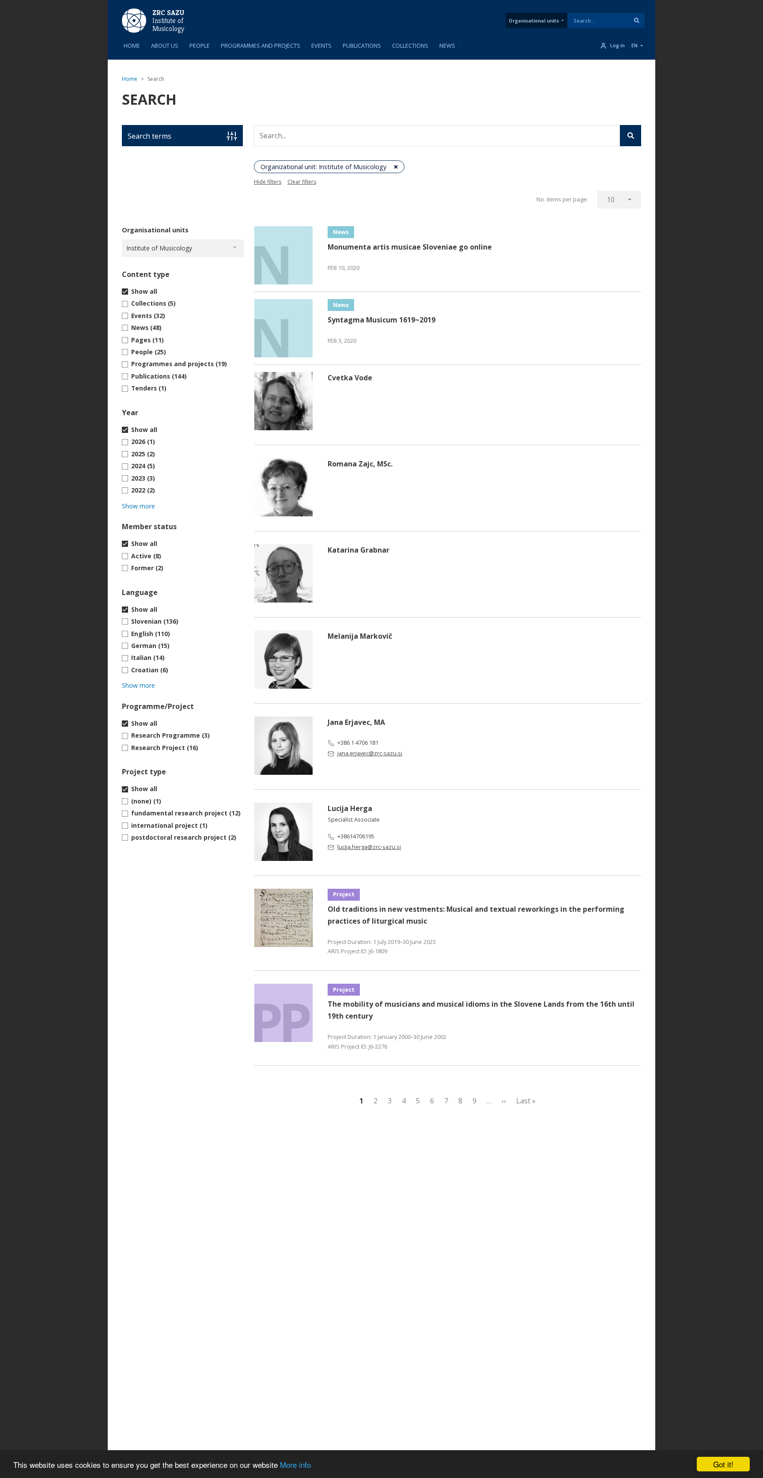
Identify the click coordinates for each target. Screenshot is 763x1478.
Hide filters (267, 182)
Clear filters (301, 182)
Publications (362, 45)
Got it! (723, 1464)
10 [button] (611, 200)
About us (164, 45)
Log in (617, 45)
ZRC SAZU (168, 12)
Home (132, 45)
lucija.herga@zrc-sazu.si (369, 847)
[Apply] (637, 20)
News (447, 45)
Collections (410, 45)
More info (295, 1464)
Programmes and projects (260, 45)
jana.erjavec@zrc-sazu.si (369, 753)
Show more (138, 506)
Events (321, 45)
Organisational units (534, 20)
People (199, 45)
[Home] (134, 20)
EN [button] (634, 45)
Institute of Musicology (167, 25)
